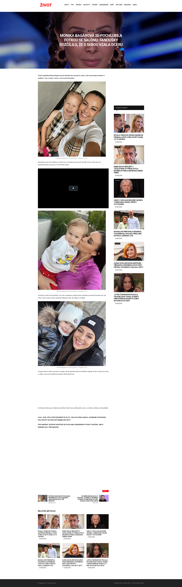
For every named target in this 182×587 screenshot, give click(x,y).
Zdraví (94, 5)
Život (66, 5)
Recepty (87, 5)
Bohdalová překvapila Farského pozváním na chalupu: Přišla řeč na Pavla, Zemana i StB (46, 562)
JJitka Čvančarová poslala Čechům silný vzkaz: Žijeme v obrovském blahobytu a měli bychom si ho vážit (97, 562)
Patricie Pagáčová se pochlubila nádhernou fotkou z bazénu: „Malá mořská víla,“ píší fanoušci (59, 499)
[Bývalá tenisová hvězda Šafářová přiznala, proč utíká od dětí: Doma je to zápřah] (49, 521)
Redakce (127, 5)
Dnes (135, 5)
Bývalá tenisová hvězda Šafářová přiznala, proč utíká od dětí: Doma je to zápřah (47, 534)
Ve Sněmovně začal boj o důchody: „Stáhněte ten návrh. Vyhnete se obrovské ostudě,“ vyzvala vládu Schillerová (87, 499)
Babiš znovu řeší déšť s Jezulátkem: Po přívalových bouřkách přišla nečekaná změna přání (73, 534)
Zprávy (79, 5)
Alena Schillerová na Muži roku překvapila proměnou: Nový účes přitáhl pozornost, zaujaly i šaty (72, 562)
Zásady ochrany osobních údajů (122, 583)
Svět (112, 5)
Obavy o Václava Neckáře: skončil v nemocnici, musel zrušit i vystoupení (97, 533)
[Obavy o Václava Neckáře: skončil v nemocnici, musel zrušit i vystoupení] (98, 521)
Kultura (119, 5)
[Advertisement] (73, 391)
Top (72, 5)
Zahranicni (103, 5)
